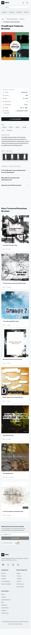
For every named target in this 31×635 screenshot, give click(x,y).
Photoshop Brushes (12, 19)
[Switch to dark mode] (23, 3)
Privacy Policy (5, 608)
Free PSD (19, 12)
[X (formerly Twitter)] (8, 565)
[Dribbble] (18, 565)
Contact (3, 597)
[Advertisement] (15, 73)
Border (11, 127)
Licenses (3, 610)
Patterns (11, 12)
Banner (4, 127)
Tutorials (19, 578)
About (3, 594)
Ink (3, 130)
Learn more (6, 112)
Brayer (17, 127)
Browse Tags (20, 586)
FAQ (2, 602)
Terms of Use (4, 613)
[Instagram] (13, 565)
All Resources (20, 584)
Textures (22, 19)
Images (18, 573)
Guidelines (4, 605)
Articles (19, 581)
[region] (15, 46)
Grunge (24, 127)
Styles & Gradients (6, 584)
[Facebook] (3, 565)
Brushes (4, 12)
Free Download (16, 119)
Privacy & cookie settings (15, 624)
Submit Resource (5, 599)
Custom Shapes (5, 581)
